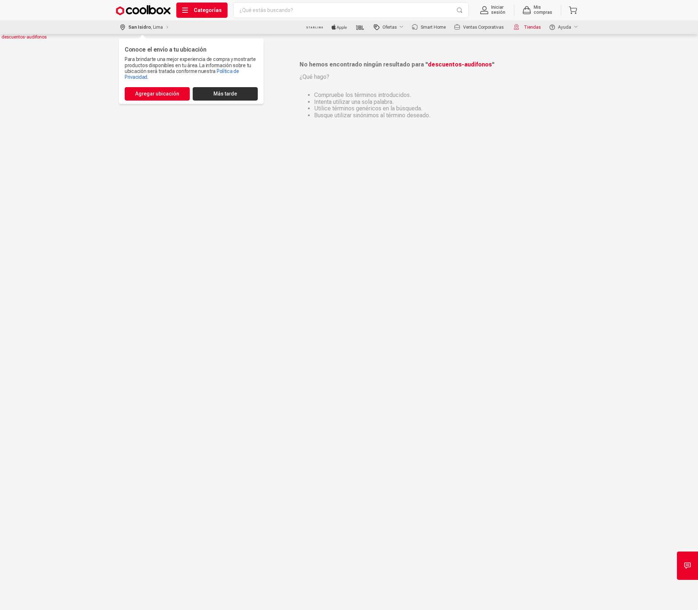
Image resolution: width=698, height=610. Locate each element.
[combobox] (351, 10)
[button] (492, 10)
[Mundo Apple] (339, 27)
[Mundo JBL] (360, 27)
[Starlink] (314, 27)
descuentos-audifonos (24, 37)
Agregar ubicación (157, 94)
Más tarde (225, 94)
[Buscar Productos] (459, 10)
